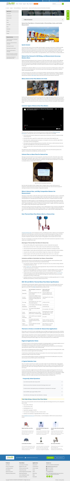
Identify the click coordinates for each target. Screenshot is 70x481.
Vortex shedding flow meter (24, 475)
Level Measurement (9, 468)
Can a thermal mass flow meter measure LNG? (32, 381)
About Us (31, 3)
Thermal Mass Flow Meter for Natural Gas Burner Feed (11, 58)
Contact (36, 3)
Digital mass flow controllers (27, 428)
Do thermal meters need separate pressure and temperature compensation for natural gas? (40, 388)
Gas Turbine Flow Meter (55, 443)
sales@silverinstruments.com (54, 0)
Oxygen (8, 33)
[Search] (63, 4)
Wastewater (35, 476)
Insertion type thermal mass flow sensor (57, 429)
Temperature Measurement (10, 473)
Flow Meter (8, 464)
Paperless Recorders (9, 471)
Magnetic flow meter (22, 466)
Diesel (8, 20)
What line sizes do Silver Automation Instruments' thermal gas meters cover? (37, 385)
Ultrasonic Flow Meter (23, 476)
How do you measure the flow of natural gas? (12, 43)
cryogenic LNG (28, 266)
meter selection (34, 75)
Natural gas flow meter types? (11, 48)
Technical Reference (17, 8)
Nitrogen (8, 31)
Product (20, 3)
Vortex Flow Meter (40, 443)
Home (17, 3)
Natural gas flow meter (10, 46)
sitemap (56, 479)
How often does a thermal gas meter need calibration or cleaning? (35, 394)
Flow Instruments (25, 8)
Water (8, 26)
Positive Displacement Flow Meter (25, 471)
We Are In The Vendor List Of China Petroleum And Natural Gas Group (12, 54)
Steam (8, 22)
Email (68, 12)
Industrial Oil (9, 13)
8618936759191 (21, 457)
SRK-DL (34, 287)
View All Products (59, 457)
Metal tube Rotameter (23, 473)
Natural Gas (8, 24)
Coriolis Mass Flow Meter (26, 443)
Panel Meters (8, 469)
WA (67, 16)
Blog (28, 3)
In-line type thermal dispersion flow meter (42, 429)
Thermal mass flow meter (23, 468)
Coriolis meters (60, 272)
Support (24, 3)
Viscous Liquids (35, 468)
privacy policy (61, 479)
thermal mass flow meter (26, 232)
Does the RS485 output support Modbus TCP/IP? (32, 391)
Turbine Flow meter (22, 469)
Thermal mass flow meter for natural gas (11, 51)
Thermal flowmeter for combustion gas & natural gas (12, 40)
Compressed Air (9, 15)
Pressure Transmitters (9, 466)
